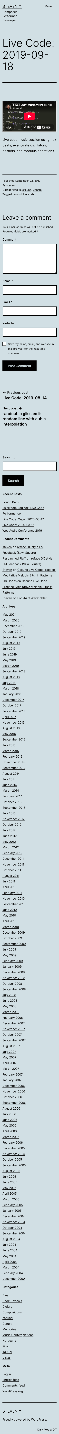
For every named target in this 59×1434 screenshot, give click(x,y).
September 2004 (14, 1233)
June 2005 (9, 1182)
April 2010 (9, 921)
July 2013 (9, 813)
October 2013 (11, 802)
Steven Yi (12, 6)
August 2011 (10, 875)
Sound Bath (10, 502)
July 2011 (8, 881)
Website (8, 323)
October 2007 (12, 1034)
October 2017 (11, 705)
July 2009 (9, 949)
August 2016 (11, 728)
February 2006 (12, 1142)
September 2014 (13, 768)
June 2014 (9, 785)
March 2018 (10, 688)
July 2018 (9, 683)
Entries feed (10, 1380)
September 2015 (13, 739)
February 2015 (12, 756)
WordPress (38, 1419)
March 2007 (10, 1068)
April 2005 (9, 1193)
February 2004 (12, 1273)
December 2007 (13, 1023)
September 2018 (13, 671)
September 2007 (14, 1040)
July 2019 (9, 648)
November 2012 (13, 819)
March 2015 (10, 751)
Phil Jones (9, 581)
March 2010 (10, 927)
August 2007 (11, 1046)
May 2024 (9, 614)
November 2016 (13, 722)
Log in (6, 1374)
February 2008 (12, 1017)
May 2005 (9, 1188)
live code (28, 194)
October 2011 (11, 870)
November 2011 (13, 864)
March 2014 (10, 790)
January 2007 (11, 1080)
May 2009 (9, 955)
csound (26, 189)
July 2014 (9, 779)
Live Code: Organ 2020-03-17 (23, 519)
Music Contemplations (17, 1335)
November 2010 (13, 898)
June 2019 (9, 654)
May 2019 (9, 660)
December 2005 (13, 1148)
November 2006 (13, 1091)
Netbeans (9, 1340)
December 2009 (13, 932)
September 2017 (13, 711)
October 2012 (11, 824)
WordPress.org (12, 1391)
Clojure (7, 1306)
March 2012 (10, 847)
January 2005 (12, 1210)
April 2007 (9, 1063)
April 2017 (9, 717)
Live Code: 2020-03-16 (18, 525)
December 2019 (13, 626)
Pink (5, 1346)
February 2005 (12, 1205)
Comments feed (13, 1385)
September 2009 (14, 944)
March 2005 (10, 1199)
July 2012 (9, 830)
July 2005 (9, 1176)
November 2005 (13, 1154)
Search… (8, 457)
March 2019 (10, 665)
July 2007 (9, 1051)
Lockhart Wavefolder (32, 598)
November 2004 (13, 1222)
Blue (5, 1295)
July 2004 (9, 1244)
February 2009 (12, 961)
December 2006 (13, 1085)
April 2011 (9, 887)
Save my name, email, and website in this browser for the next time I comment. (31, 348)
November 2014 (13, 762)
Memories (9, 1329)
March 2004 (11, 1267)
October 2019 (11, 631)
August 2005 (11, 1171)
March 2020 (10, 620)
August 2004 (11, 1239)
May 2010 (9, 915)
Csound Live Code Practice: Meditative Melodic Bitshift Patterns (27, 586)
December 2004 (13, 1216)
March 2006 (10, 1137)
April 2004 (9, 1261)
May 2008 (9, 1006)
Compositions (12, 1312)
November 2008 (13, 978)
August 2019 (11, 643)
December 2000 (13, 1278)
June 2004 (9, 1250)
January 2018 (11, 694)
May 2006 (9, 1125)
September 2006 (14, 1102)
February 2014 (12, 796)
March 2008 (10, 1012)
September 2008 (14, 989)
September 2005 (14, 1165)
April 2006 (9, 1131)
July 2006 (9, 1114)
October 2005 (12, 1159)
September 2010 (13, 904)
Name (7, 281)
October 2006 (12, 1097)
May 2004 (9, 1256)
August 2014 (11, 773)
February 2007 (12, 1074)
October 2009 (12, 938)
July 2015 (9, 745)
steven (10, 185)
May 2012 (9, 841)
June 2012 (9, 836)
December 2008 (13, 972)
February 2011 (12, 893)
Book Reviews (12, 1301)
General (37, 189)
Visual (6, 1357)
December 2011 (13, 858)
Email (7, 302)
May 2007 (9, 1057)
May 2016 (9, 734)
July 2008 (9, 995)
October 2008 (12, 983)
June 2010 (9, 910)
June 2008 (9, 1000)
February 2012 (12, 853)
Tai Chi (7, 1352)
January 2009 (12, 966)
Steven (7, 569)
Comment (10, 239)
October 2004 (12, 1227)
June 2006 (9, 1120)
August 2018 (11, 677)
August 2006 (11, 1108)
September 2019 (13, 637)
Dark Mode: (44, 1429)
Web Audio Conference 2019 (22, 530)
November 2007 (13, 1029)
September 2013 (13, 807)
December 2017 (13, 699)
